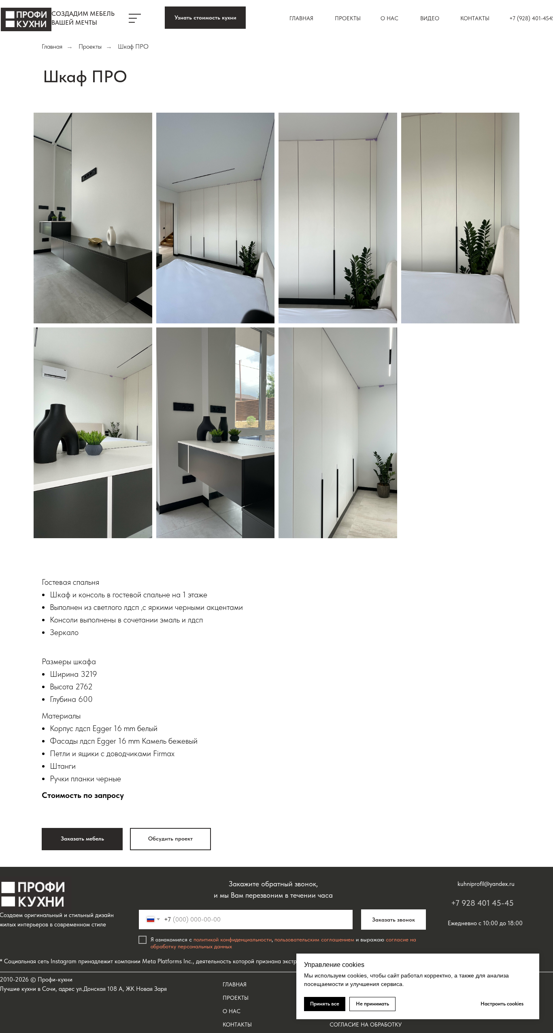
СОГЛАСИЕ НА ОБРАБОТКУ (366, 1024)
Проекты (348, 18)
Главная (301, 18)
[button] (205, 17)
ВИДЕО (429, 18)
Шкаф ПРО (133, 46)
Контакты (474, 18)
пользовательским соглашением (314, 939)
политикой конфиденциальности (233, 939)
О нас (389, 18)
